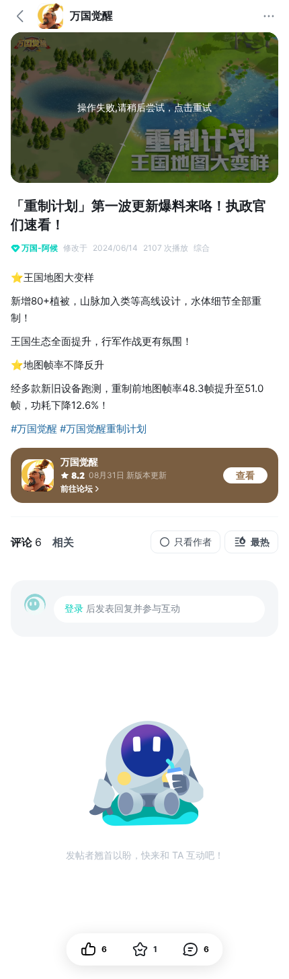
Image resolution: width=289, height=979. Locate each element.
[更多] (268, 16)
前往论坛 (76, 488)
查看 (245, 475)
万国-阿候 (40, 248)
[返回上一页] (20, 16)
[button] (196, 949)
